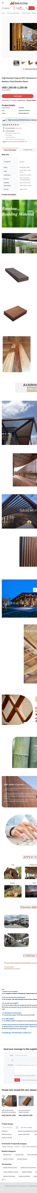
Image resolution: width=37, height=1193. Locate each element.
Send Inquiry (18, 96)
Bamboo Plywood (7, 1134)
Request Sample (31, 100)
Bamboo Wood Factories (10, 1167)
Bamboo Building (27, 1172)
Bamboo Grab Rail (7, 1137)
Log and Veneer (19, 1155)
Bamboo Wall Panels (24, 1134)
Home (3, 13)
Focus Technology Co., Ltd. (22, 1186)
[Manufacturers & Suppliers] (19, 3)
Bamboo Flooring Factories (28, 1167)
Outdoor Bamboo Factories (10, 1172)
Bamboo (34, 13)
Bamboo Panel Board (9, 1176)
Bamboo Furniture (8, 1159)
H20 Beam (5, 1131)
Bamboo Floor (7, 1155)
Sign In (4, 141)
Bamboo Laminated (24, 1176)
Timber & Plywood (25, 13)
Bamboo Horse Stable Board (26, 1131)
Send (17, 1080)
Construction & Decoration (13, 13)
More (3, 1179)
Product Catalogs (27, 1127)
